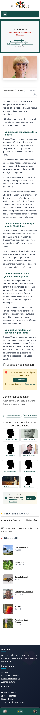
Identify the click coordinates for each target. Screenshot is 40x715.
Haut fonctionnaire (27, 44)
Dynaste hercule (22, 577)
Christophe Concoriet (24, 592)
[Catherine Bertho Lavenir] (8, 711)
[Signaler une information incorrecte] (35, 94)
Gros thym (19, 562)
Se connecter (20, 380)
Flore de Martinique (10, 675)
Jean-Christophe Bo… (29, 455)
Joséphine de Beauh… (11, 487)
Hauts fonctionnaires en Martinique (16, 499)
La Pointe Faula (21, 548)
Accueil (4, 672)
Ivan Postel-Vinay (11, 455)
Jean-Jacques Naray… (11, 471)
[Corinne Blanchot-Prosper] (31, 711)
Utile (21, 90)
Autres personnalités (13, 416)
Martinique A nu (19, 40)
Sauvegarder (10, 90)
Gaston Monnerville (29, 440)
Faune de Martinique (10, 679)
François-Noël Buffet (11, 440)
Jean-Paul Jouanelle (29, 471)
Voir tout (30, 498)
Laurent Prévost (29, 487)
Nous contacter (10, 696)
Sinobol (18, 606)
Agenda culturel (8, 682)
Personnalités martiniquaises (19, 42)
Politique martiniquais (13, 44)
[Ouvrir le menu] (5, 14)
